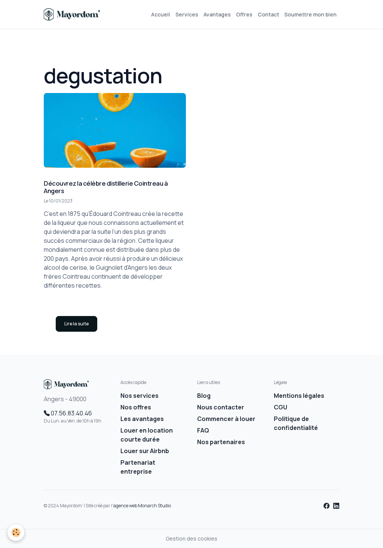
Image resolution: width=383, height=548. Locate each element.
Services (186, 14)
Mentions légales (299, 395)
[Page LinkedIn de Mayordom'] (336, 506)
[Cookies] (15, 532)
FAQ (203, 430)
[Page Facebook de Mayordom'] (327, 506)
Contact (268, 14)
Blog (204, 395)
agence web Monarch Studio (142, 505)
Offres (244, 14)
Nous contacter (220, 407)
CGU (280, 407)
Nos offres (135, 407)
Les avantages (142, 419)
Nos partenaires (221, 442)
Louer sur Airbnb (144, 451)
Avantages (217, 14)
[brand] (73, 14)
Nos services (139, 395)
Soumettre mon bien (310, 14)
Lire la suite (76, 324)
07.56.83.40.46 (71, 413)
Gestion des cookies (191, 538)
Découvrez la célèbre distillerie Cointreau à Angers (106, 187)
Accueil (160, 14)
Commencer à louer (226, 419)
